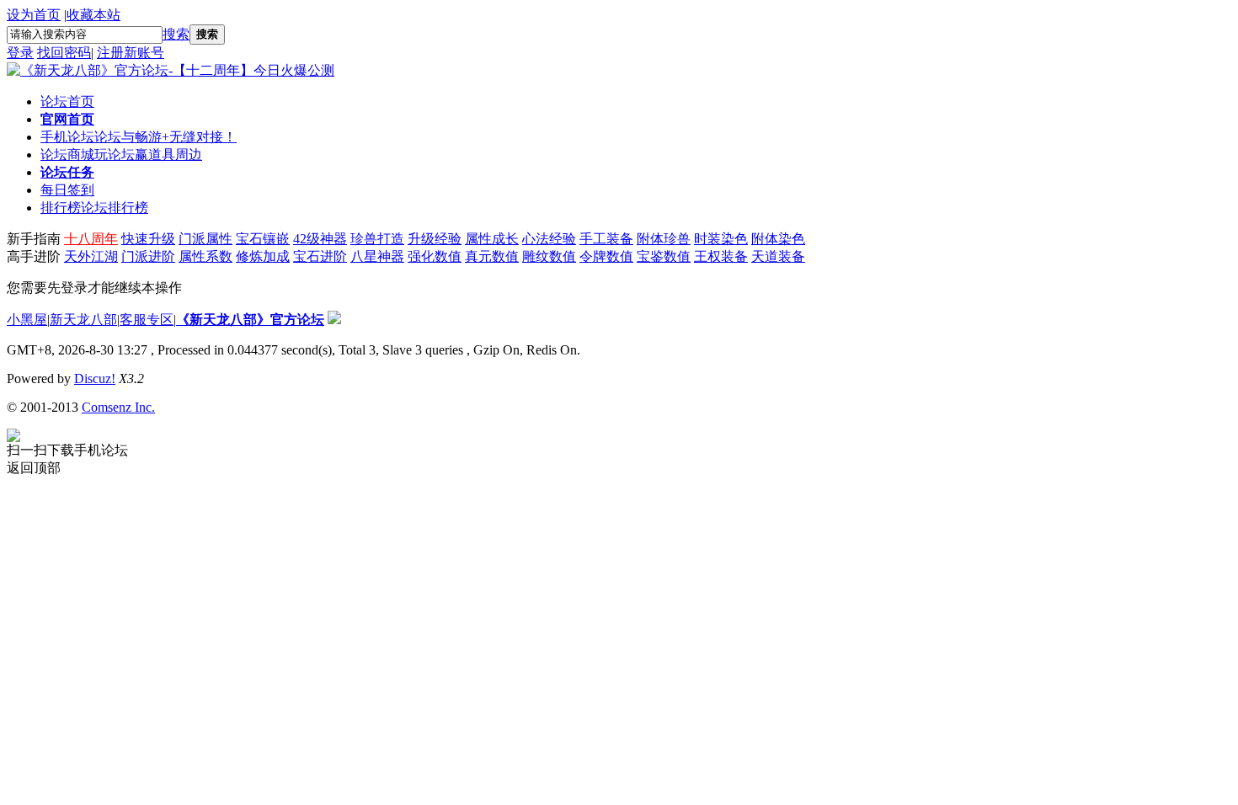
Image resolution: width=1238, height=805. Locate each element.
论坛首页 (67, 101)
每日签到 (67, 190)
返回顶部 (34, 468)
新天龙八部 (83, 319)
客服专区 (146, 319)
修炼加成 (263, 256)
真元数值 (492, 256)
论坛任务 (67, 172)
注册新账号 (130, 52)
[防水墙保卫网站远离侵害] (334, 319)
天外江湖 (91, 256)
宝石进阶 (320, 256)
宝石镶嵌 (263, 239)
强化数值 (435, 256)
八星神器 (377, 256)
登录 (20, 52)
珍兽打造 (377, 239)
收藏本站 (93, 15)
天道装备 (778, 256)
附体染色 (778, 239)
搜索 (176, 34)
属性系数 (205, 256)
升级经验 (435, 239)
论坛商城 (121, 154)
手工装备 (606, 239)
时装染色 (721, 239)
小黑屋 (27, 319)
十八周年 (91, 239)
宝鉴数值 (664, 256)
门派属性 (205, 239)
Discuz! (94, 378)
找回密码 (64, 52)
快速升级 (148, 239)
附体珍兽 (664, 239)
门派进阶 (148, 256)
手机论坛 (138, 137)
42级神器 (320, 239)
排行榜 (94, 207)
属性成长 (492, 239)
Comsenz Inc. (118, 407)
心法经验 (549, 239)
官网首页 (67, 119)
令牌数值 (606, 256)
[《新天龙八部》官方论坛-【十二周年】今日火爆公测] (170, 70)
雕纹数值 (549, 256)
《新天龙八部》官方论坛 (250, 319)
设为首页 (34, 15)
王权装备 (721, 256)
